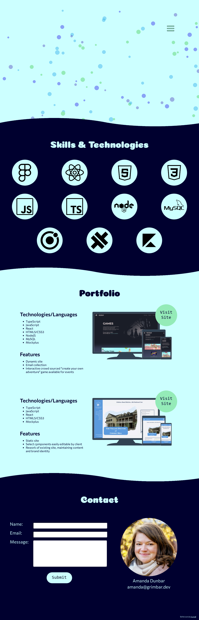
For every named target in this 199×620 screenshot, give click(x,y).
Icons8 (193, 617)
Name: (16, 524)
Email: (16, 532)
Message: (19, 541)
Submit (59, 578)
